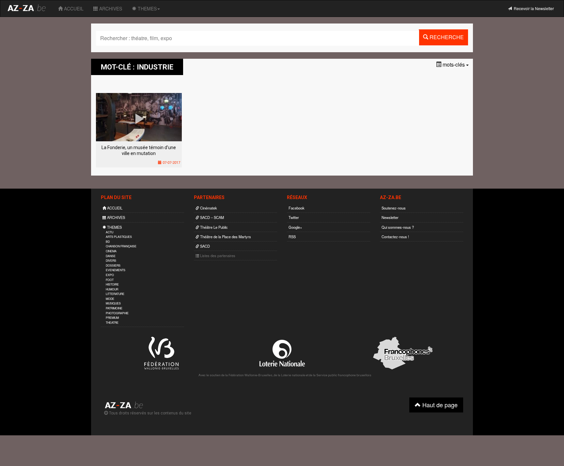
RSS (292, 236)
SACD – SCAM (211, 217)
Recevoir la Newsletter (533, 8)
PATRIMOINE (114, 308)
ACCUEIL (73, 8)
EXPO (110, 275)
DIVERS (111, 260)
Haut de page (439, 404)
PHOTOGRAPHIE (117, 313)
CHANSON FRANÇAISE (121, 246)
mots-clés (453, 64)
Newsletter (390, 217)
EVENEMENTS (115, 270)
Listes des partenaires (217, 255)
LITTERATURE (115, 294)
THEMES (146, 8)
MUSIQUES (113, 303)
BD (108, 242)
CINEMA (111, 251)
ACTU (109, 232)
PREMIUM (112, 318)
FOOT (110, 280)
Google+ (295, 227)
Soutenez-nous (394, 207)
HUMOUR (112, 289)
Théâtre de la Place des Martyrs (225, 236)
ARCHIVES (110, 8)
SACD (204, 246)
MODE (110, 299)
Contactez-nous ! (395, 236)
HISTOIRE (112, 284)
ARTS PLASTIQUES (119, 237)
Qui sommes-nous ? (398, 227)
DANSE (111, 256)
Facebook (297, 207)
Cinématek (208, 207)
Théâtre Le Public (213, 227)
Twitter (294, 217)
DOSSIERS (113, 265)
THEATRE (112, 322)
